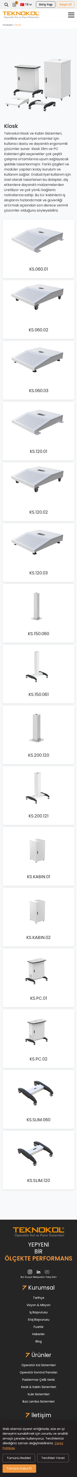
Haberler (38, 1334)
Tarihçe (38, 1298)
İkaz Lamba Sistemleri (38, 1401)
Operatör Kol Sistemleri (38, 1365)
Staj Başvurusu (38, 1319)
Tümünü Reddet (19, 1458)
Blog (39, 1341)
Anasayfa (8, 25)
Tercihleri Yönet (53, 1458)
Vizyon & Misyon (38, 1305)
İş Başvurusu (39, 1312)
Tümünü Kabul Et (19, 1468)
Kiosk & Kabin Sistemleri (38, 1387)
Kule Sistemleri (38, 1394)
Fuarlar (39, 1327)
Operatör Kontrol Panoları (38, 1372)
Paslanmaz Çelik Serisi (38, 1380)
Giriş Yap (46, 4)
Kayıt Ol (65, 4)
